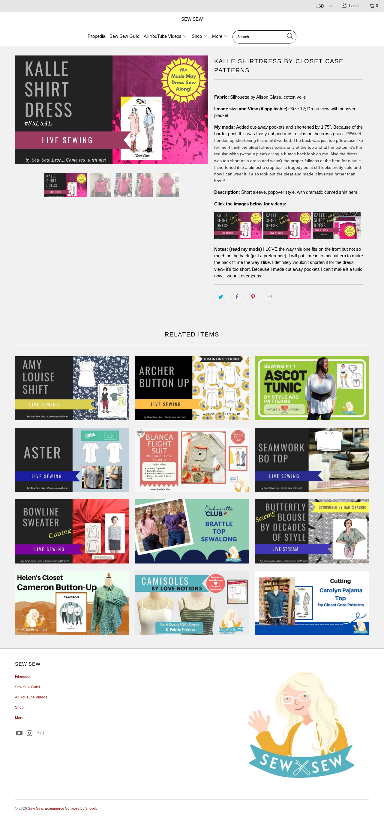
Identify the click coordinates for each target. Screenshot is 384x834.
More (218, 36)
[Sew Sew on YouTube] (19, 733)
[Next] (197, 109)
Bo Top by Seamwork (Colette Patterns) (312, 460)
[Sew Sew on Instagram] (30, 733)
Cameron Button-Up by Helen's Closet (72, 603)
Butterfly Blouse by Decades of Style (312, 531)
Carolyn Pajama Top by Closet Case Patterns (312, 603)
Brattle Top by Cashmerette (192, 531)
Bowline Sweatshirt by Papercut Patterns (72, 531)
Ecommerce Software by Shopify (71, 808)
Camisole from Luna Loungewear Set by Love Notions (192, 603)
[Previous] (25, 109)
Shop (197, 36)
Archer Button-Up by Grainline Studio (192, 388)
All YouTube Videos (163, 36)
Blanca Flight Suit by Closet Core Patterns (192, 460)
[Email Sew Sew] (40, 733)
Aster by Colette (72, 460)
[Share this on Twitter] (220, 297)
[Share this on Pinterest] (253, 297)
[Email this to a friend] (269, 297)
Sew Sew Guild (125, 36)
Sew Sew (192, 19)
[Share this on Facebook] (237, 297)
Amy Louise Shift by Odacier (72, 388)
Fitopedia (96, 36)
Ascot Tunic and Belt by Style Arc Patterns (312, 388)
